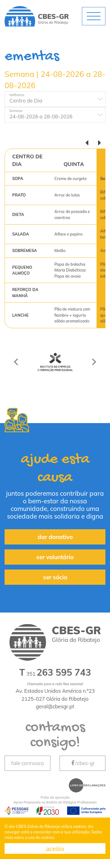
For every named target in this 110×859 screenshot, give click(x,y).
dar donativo (55, 537)
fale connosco (27, 763)
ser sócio (55, 577)
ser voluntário (55, 557)
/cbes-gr (85, 763)
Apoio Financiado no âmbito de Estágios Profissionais (55, 800)
